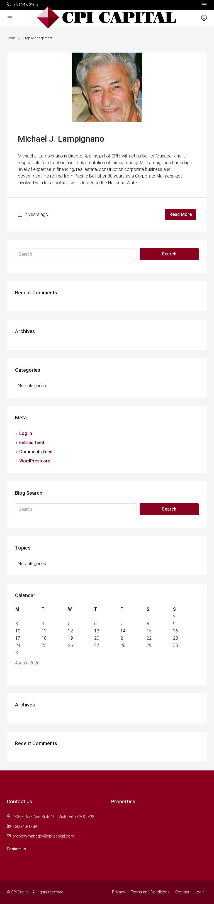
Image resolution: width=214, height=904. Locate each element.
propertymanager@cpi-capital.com (43, 836)
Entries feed (31, 442)
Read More (180, 214)
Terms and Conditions (150, 892)
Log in (25, 433)
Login (200, 892)
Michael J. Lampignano (61, 139)
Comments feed (35, 451)
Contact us (16, 849)
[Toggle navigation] (204, 4)
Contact (182, 892)
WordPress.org (34, 461)
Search (169, 254)
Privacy (118, 892)
